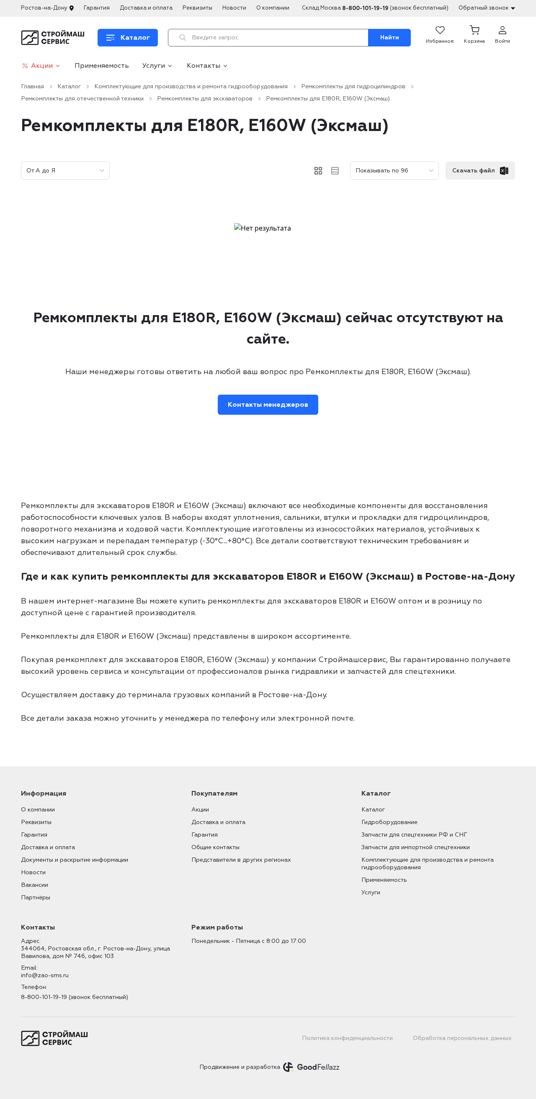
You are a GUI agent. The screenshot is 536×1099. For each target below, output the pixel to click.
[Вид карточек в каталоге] (318, 170)
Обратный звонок (484, 8)
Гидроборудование (389, 822)
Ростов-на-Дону (44, 8)
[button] (474, 37)
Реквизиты (197, 8)
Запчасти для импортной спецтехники (415, 847)
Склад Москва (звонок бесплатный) (375, 8)
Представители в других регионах (241, 859)
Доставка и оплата (146, 8)
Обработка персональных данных (462, 1038)
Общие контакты (215, 847)
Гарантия (97, 8)
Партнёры (35, 897)
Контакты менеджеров (268, 405)
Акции (42, 66)
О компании (272, 8)
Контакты (203, 66)
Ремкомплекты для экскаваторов (205, 98)
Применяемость (102, 66)
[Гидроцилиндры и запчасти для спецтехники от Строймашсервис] (54, 37)
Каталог (69, 86)
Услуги (153, 66)
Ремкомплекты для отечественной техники (82, 98)
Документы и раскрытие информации (74, 859)
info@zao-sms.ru (45, 975)
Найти (389, 37)
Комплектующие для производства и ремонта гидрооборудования (191, 86)
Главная (32, 86)
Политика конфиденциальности (347, 1038)
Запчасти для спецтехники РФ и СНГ (414, 834)
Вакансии (34, 884)
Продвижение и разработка (239, 1067)
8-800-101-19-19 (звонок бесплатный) (74, 997)
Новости (234, 8)
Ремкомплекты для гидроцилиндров (353, 86)
